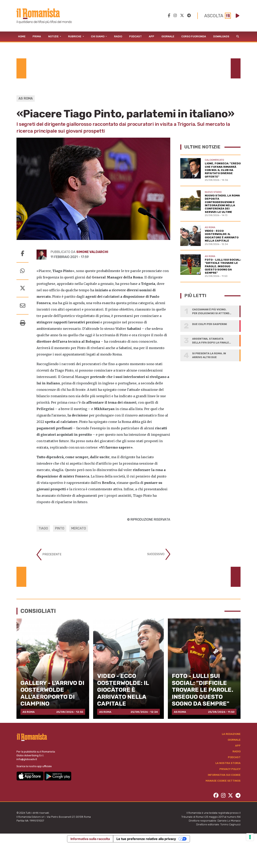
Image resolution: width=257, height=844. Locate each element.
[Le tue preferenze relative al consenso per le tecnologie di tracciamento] (250, 837)
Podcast (135, 36)
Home (21, 36)
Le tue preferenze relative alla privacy (146, 839)
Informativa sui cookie (224, 774)
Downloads (221, 36)
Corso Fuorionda (193, 36)
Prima (37, 36)
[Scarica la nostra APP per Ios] (30, 775)
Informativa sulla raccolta (90, 839)
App (151, 36)
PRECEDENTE (51, 554)
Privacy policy (230, 769)
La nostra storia (228, 763)
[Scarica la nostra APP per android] (57, 775)
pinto (59, 528)
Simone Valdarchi (92, 252)
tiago (43, 528)
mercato (78, 528)
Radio (118, 36)
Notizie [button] (53, 36)
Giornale (167, 36)
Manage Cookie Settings (223, 780)
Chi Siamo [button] (98, 36)
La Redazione (231, 733)
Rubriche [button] (75, 36)
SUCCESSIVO (156, 554)
